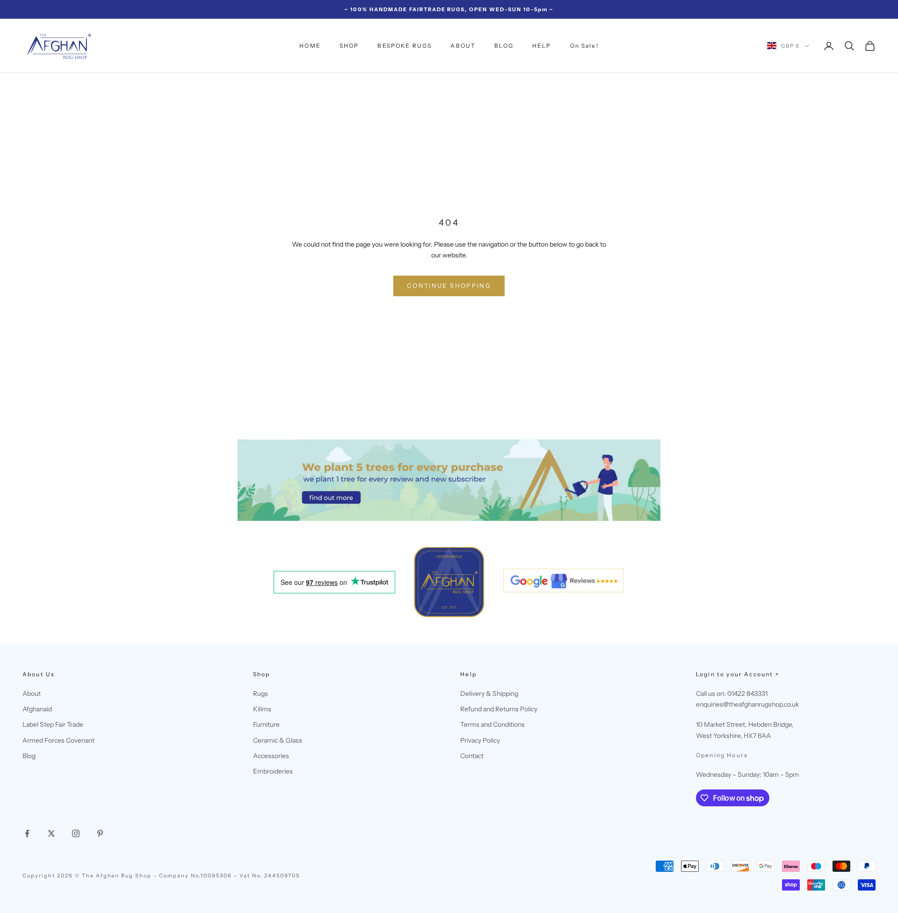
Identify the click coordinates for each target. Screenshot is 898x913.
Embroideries (273, 771)
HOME (310, 45)
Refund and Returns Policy (498, 709)
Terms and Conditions (492, 724)
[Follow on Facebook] (27, 833)
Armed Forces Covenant (58, 740)
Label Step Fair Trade (52, 724)
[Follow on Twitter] (51, 833)
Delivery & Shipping (489, 693)
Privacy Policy (480, 740)
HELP (541, 45)
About (31, 693)
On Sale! (584, 45)
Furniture (266, 724)
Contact (472, 756)
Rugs (260, 693)
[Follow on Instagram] (75, 833)
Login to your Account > (737, 674)
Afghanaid (37, 709)
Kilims (262, 709)
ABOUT (463, 45)
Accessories (271, 756)
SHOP (349, 45)
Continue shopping (449, 285)
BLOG (504, 45)
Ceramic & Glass (277, 740)
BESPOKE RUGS (404, 45)
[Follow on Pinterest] (100, 833)
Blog (29, 756)
